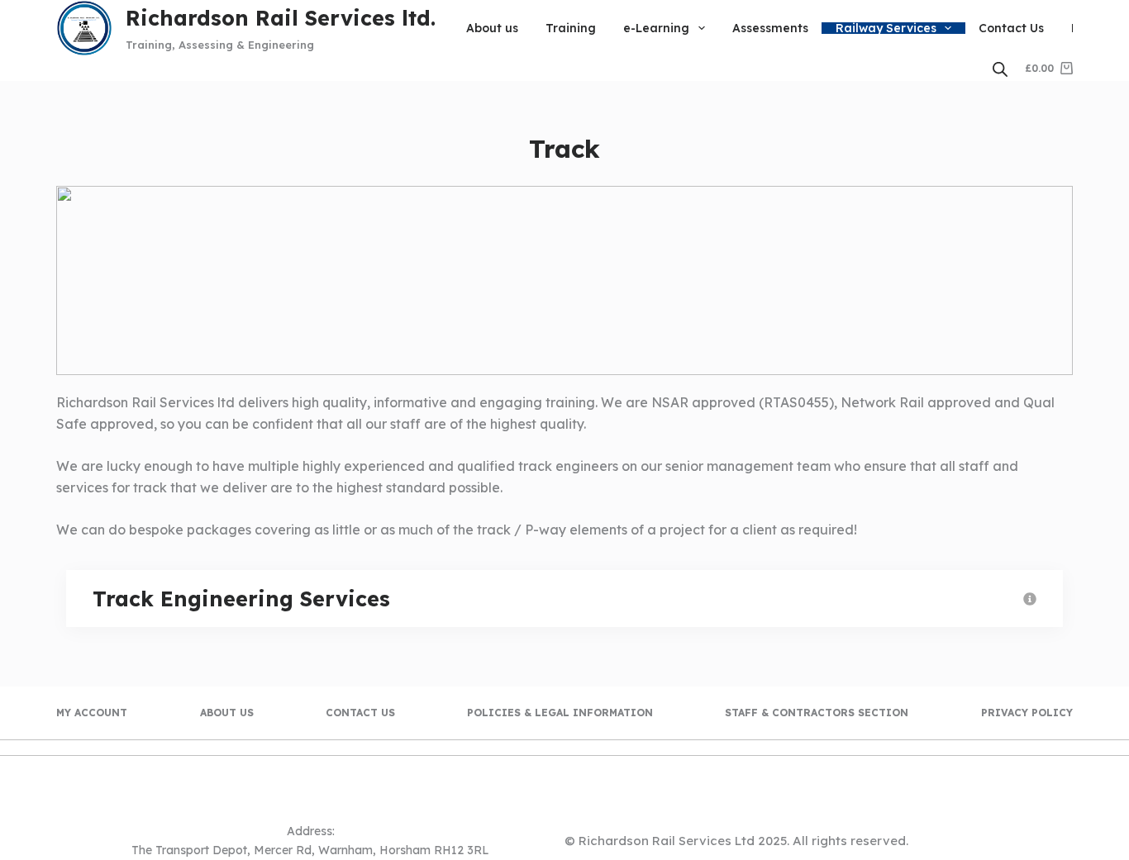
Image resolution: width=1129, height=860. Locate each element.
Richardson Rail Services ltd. (281, 18)
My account (91, 712)
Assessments (770, 28)
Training (570, 28)
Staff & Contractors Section (816, 712)
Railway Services (886, 28)
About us (492, 28)
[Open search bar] (1000, 69)
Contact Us (1011, 28)
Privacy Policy (1027, 712)
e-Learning (656, 28)
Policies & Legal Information (560, 712)
